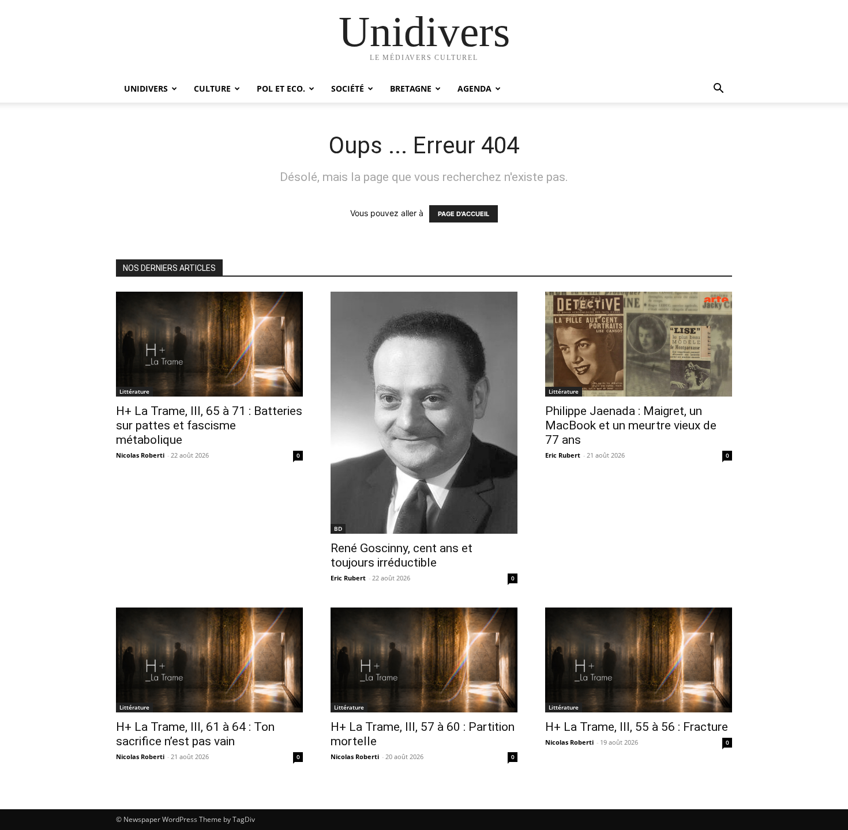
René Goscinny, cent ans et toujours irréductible (401, 555)
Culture (212, 88)
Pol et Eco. (281, 88)
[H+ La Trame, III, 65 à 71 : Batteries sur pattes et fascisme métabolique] (209, 344)
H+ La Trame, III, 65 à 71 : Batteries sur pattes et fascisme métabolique (209, 425)
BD (338, 529)
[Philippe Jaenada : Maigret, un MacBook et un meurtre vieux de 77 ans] (638, 344)
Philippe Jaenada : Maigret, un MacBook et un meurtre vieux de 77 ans (630, 425)
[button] (718, 89)
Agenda (474, 88)
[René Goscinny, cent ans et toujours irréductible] (424, 413)
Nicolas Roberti (140, 455)
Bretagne (410, 88)
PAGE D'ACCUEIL (463, 214)
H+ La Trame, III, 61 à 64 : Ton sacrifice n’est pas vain (195, 734)
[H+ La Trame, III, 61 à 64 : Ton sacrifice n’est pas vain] (209, 660)
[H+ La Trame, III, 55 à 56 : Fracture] (638, 660)
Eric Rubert (348, 578)
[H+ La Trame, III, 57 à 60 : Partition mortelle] (424, 660)
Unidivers (146, 88)
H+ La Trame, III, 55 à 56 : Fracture (636, 727)
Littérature (134, 391)
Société (347, 88)
